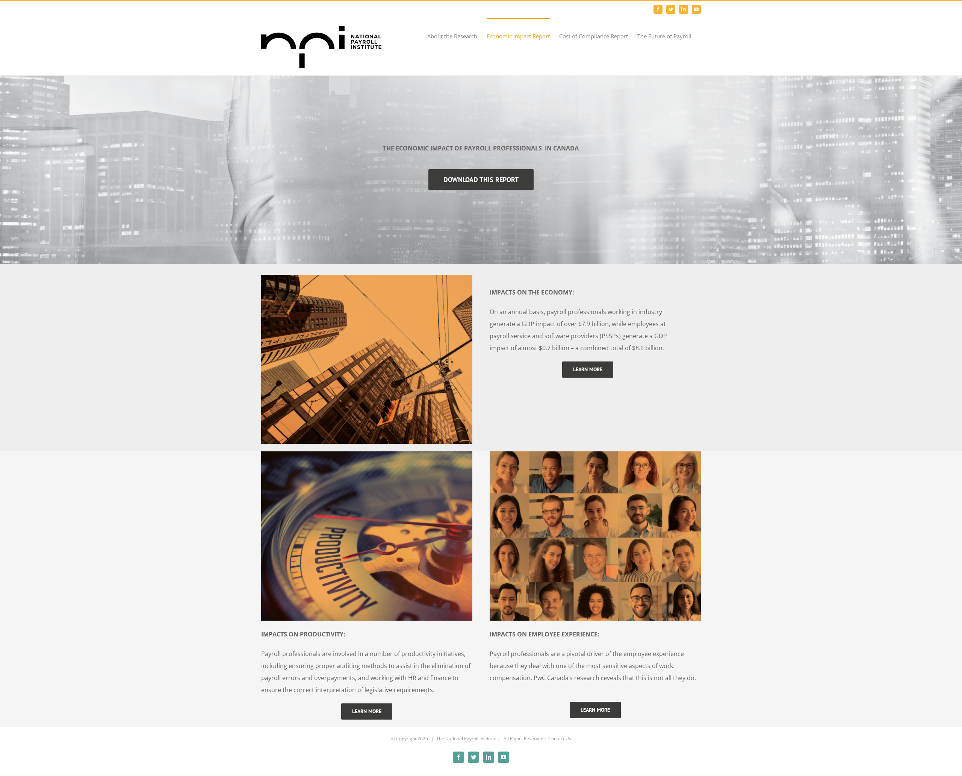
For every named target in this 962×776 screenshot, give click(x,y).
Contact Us (559, 738)
